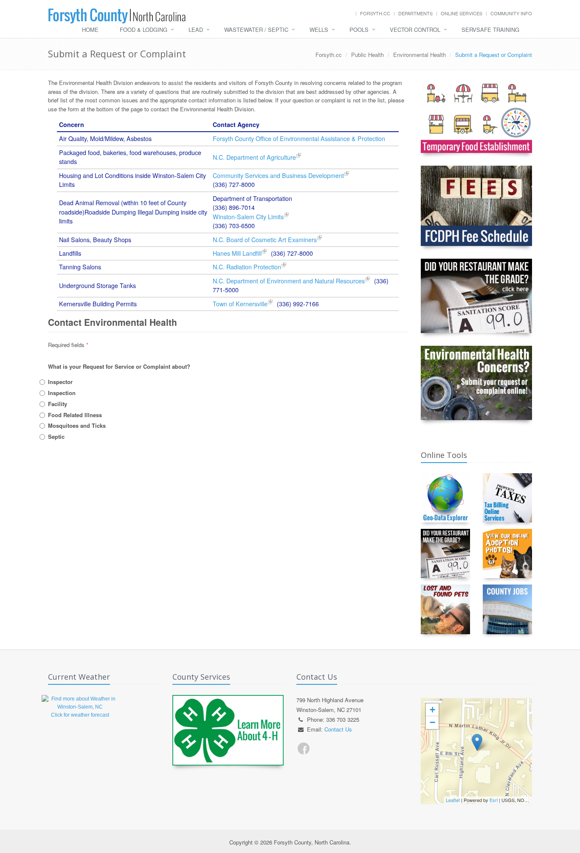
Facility (57, 404)
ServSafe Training (490, 29)
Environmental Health (419, 55)
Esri (494, 800)
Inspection (62, 393)
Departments (415, 13)
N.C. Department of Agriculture (254, 157)
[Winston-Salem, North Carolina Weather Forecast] (80, 703)
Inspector (60, 382)
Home (90, 29)
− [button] (432, 722)
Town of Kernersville (240, 303)
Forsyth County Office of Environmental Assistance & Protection (299, 138)
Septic (56, 436)
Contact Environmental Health (112, 322)
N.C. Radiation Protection (247, 267)
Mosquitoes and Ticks (77, 425)
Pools (359, 29)
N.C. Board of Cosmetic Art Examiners (265, 239)
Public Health (367, 55)
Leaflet (453, 800)
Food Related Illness (75, 415)
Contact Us (338, 729)
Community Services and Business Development (278, 175)
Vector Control (415, 29)
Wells (319, 29)
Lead (196, 29)
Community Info (511, 13)
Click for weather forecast (80, 715)
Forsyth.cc (375, 13)
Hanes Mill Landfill (237, 253)
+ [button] (432, 709)
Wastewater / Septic (256, 29)
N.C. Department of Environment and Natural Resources (289, 281)
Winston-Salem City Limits (248, 216)
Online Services (461, 13)
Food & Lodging (143, 29)
